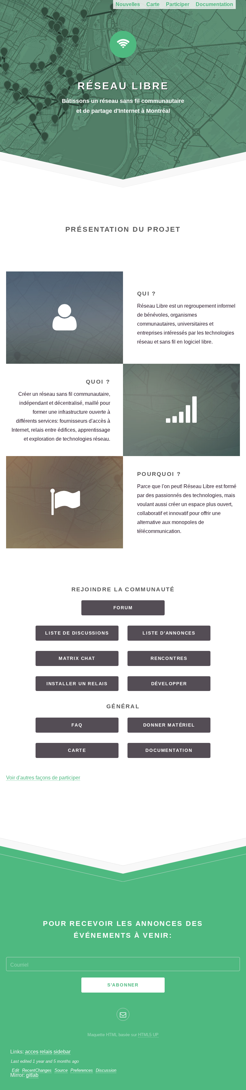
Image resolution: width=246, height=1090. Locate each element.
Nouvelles (128, 4)
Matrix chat (77, 658)
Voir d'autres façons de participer (43, 777)
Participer (177, 4)
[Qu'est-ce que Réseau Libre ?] (181, 410)
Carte (153, 4)
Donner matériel (169, 725)
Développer (169, 683)
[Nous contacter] (123, 1014)
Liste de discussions (77, 633)
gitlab (32, 1075)
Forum (123, 607)
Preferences (81, 1070)
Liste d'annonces (169, 633)
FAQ (76, 725)
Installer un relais (77, 683)
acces (31, 1051)
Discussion (106, 1070)
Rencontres (169, 658)
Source (61, 1070)
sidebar (61, 1051)
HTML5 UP (148, 1034)
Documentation (214, 4)
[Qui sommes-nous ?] (64, 317)
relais (46, 1051)
